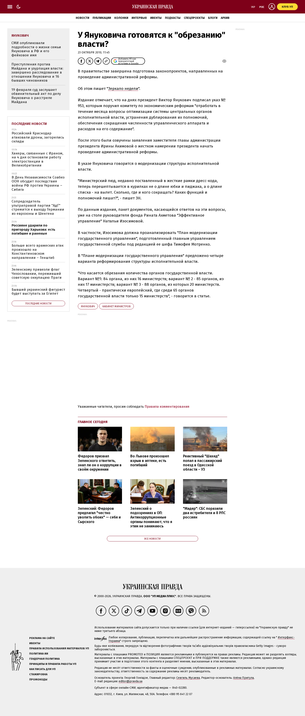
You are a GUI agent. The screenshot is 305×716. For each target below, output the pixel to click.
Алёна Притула (243, 678)
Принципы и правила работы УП (52, 663)
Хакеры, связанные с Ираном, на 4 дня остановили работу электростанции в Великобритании (37, 159)
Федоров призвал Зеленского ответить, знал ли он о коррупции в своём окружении (100, 462)
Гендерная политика (44, 658)
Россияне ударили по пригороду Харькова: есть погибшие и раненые (33, 229)
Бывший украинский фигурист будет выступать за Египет (38, 291)
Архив (225, 18)
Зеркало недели (123, 88)
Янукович (88, 306)
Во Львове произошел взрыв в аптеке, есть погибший (149, 460)
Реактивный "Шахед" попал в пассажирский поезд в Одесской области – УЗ (202, 462)
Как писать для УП (42, 669)
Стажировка (38, 674)
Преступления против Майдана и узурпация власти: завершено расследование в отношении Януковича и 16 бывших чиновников (37, 72)
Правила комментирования (167, 407)
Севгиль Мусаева (188, 678)
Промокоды (38, 679)
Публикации (102, 18)
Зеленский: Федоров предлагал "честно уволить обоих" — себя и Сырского (99, 515)
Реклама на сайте (42, 638)
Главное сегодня (92, 422)
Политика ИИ (38, 653)
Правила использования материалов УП (59, 648)
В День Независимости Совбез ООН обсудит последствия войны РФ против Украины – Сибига (38, 183)
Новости (82, 18)
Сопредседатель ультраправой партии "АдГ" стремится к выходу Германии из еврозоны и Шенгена (38, 207)
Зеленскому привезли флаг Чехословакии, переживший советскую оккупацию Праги (37, 273)
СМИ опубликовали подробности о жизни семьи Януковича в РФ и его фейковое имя (36, 49)
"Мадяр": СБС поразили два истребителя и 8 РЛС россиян (204, 513)
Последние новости (29, 124)
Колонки (121, 18)
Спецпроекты (194, 18)
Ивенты (156, 18)
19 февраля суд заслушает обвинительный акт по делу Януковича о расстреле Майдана (36, 96)
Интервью (139, 18)
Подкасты (173, 18)
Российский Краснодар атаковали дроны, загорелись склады (38, 137)
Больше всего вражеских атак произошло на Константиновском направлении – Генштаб (37, 251)
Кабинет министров (116, 306)
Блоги (212, 18)
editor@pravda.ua (130, 681)
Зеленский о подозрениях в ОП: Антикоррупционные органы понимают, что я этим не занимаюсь (151, 517)
